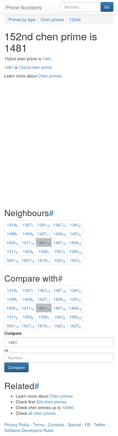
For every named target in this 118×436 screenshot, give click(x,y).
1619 (44, 260)
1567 (59, 251)
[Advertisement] (59, 129)
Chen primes (61, 396)
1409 (28, 233)
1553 (28, 251)
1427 (44, 233)
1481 (47, 58)
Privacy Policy (16, 424)
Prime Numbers (24, 7)
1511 (12, 251)
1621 (59, 260)
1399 (12, 233)
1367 (59, 225)
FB (87, 424)
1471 (28, 242)
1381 (75, 225)
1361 (44, 225)
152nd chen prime (35, 67)
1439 (59, 233)
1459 (12, 242)
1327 (28, 225)
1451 (75, 233)
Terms (38, 424)
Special (74, 424)
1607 (28, 260)
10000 (68, 407)
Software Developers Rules (29, 430)
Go (107, 7)
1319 (12, 225)
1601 (12, 260)
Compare (13, 333)
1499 (75, 242)
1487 (59, 242)
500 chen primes (51, 402)
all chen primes (42, 413)
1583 (75, 251)
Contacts (56, 424)
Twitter (100, 424)
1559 (43, 251)
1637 (75, 260)
